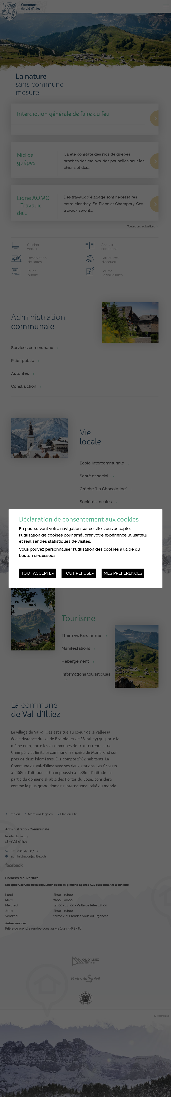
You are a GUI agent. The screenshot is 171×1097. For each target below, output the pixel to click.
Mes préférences (123, 573)
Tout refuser (79, 573)
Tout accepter (37, 573)
